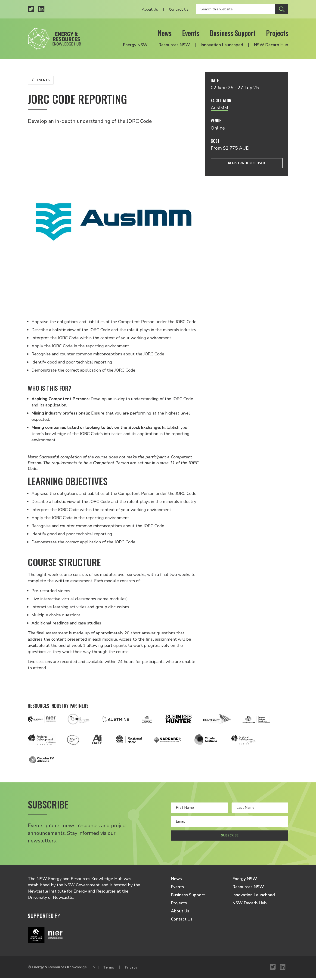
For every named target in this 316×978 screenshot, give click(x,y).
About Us (150, 9)
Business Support (233, 33)
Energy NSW (135, 45)
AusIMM (219, 108)
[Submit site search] (281, 9)
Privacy (131, 967)
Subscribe (230, 835)
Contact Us (178, 9)
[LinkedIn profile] (41, 9)
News (165, 33)
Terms (108, 967)
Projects (277, 33)
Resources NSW (174, 45)
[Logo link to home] (54, 39)
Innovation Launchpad (222, 45)
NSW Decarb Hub (271, 45)
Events (190, 33)
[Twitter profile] (31, 9)
